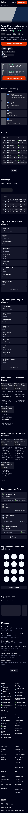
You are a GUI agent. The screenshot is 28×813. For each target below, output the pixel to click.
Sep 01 (4, 157)
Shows (8, 600)
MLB (11, 48)
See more (14, 170)
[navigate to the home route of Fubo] (3, 2)
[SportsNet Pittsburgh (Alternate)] (4, 113)
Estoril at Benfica (6, 627)
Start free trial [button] (21, 2)
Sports (3, 600)
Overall (15, 183)
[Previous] (23, 91)
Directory (21, 810)
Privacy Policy (14, 810)
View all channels (14, 587)
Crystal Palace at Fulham (9, 653)
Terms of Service (5, 810)
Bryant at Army (6, 660)
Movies (14, 600)
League (9, 183)
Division (3, 183)
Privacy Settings (19, 789)
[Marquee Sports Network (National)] (4, 96)
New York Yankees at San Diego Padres (13, 646)
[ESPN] (4, 105)
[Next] (26, 91)
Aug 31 (4, 140)
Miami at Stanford (7, 641)
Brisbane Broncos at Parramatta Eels (13, 634)
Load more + (14, 670)
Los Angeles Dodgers (9, 51)
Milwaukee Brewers (9, 54)
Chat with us (18, 792)
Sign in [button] (14, 2)
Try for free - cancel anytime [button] (14, 43)
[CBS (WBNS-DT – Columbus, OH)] (4, 121)
